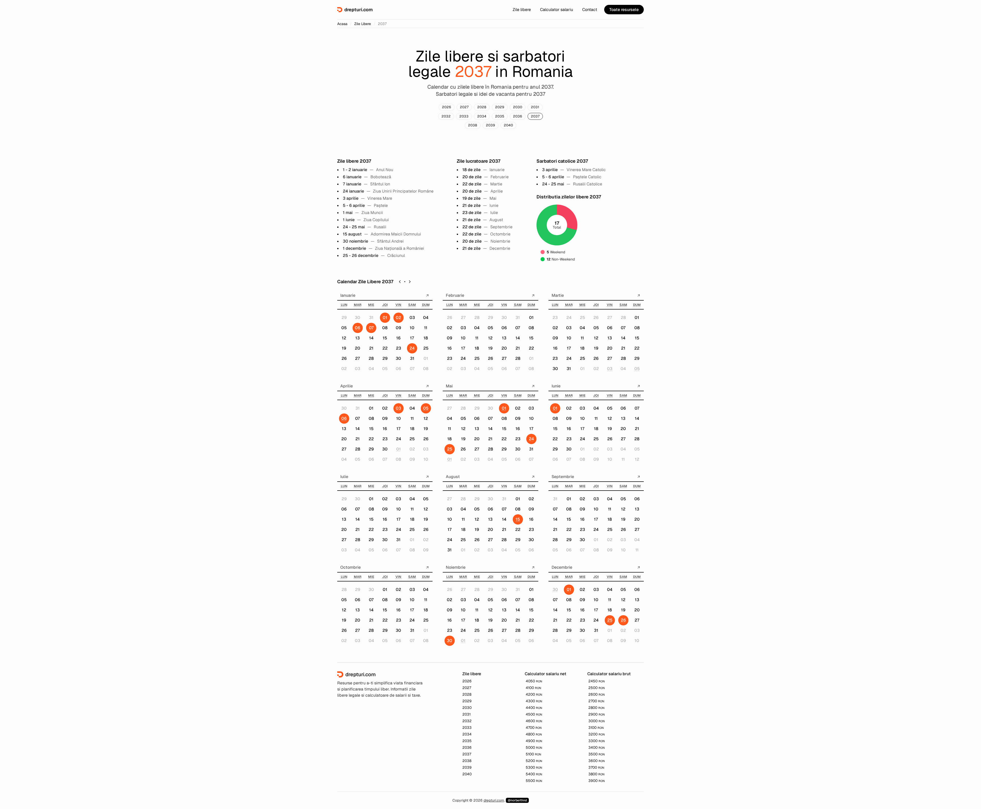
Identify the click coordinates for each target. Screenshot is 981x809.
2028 (481, 107)
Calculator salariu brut (609, 673)
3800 (596, 774)
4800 (534, 734)
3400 (596, 747)
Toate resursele (624, 9)
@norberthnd (517, 800)
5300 (534, 767)
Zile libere (522, 9)
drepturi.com (494, 800)
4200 (534, 694)
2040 (508, 125)
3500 (596, 754)
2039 (490, 125)
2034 (481, 116)
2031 (535, 107)
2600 (596, 694)
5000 (534, 747)
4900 (534, 741)
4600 (534, 721)
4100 (533, 687)
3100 (596, 727)
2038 (472, 125)
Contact (589, 9)
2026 (446, 107)
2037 (535, 116)
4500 (534, 714)
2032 (446, 116)
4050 (534, 681)
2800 (596, 707)
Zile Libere (362, 23)
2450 (596, 681)
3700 (596, 767)
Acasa (342, 23)
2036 (517, 116)
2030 (517, 107)
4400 (534, 707)
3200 (596, 734)
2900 (596, 714)
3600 (596, 760)
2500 (596, 687)
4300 (534, 701)
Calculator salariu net (545, 673)
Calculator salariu (556, 9)
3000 (596, 721)
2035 (499, 116)
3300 (596, 741)
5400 (534, 774)
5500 (534, 780)
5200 (534, 760)
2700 (596, 701)
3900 (596, 780)
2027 (464, 107)
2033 (464, 116)
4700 (534, 727)
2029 (499, 107)
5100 (533, 754)
